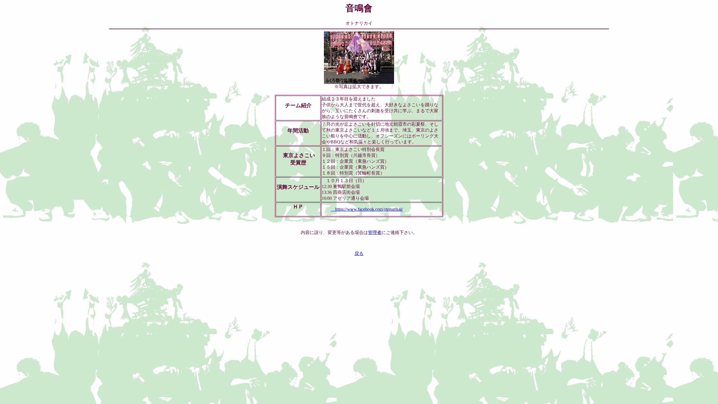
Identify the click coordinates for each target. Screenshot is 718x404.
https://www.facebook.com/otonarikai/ (367, 209)
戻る (359, 253)
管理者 (374, 232)
